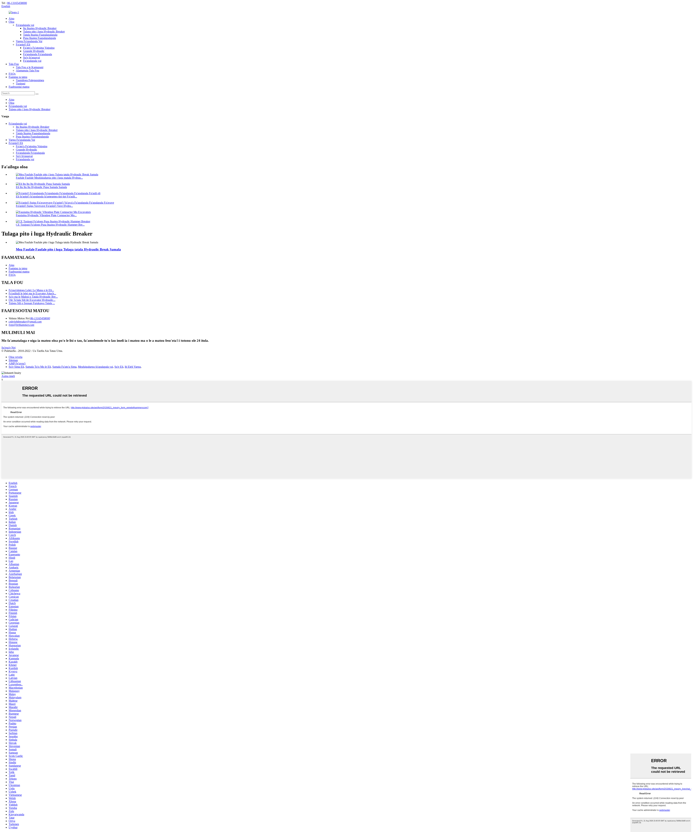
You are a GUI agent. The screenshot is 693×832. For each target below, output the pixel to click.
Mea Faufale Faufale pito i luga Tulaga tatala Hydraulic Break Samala (68, 249)
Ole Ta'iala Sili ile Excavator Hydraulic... (32, 299)
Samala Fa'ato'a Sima (64, 366)
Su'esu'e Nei (8, 347)
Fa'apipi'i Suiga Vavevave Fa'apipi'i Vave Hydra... (44, 205)
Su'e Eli (118, 366)
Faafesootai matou (19, 86)
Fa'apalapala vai (25, 25)
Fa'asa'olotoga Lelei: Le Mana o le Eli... (31, 290)
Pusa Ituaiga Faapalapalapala (39, 38)
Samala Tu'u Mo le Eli (38, 366)
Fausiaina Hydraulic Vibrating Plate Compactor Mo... (46, 215)
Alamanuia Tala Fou (27, 70)
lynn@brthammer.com (21, 324)
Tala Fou (14, 64)
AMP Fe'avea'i (17, 363)
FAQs (12, 73)
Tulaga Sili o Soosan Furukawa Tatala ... (32, 303)
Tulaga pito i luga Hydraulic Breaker (44, 31)
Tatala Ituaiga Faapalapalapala (40, 34)
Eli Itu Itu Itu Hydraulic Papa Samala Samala (41, 187)
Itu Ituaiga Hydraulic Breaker (39, 28)
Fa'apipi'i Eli (23, 44)
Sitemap (13, 360)
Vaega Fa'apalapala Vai (29, 41)
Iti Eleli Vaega (133, 366)
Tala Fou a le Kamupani (29, 67)
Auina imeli (8, 376)
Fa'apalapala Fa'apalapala (37, 54)
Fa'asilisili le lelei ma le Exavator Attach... (32, 293)
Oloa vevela (15, 357)
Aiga (11, 18)
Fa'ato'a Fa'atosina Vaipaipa (39, 47)
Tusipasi (20, 83)
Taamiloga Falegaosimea (30, 80)
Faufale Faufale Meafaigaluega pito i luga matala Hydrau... (49, 177)
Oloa (11, 21)
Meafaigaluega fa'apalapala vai (95, 366)
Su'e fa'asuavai (31, 57)
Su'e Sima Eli (16, 366)
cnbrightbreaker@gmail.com (25, 321)
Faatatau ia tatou (18, 77)
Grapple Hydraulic (33, 51)
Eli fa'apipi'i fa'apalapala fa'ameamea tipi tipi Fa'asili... (46, 196)
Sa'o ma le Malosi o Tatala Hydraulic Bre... (33, 296)
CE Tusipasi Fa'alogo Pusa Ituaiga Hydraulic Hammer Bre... (50, 224)
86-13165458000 (17, 3)
